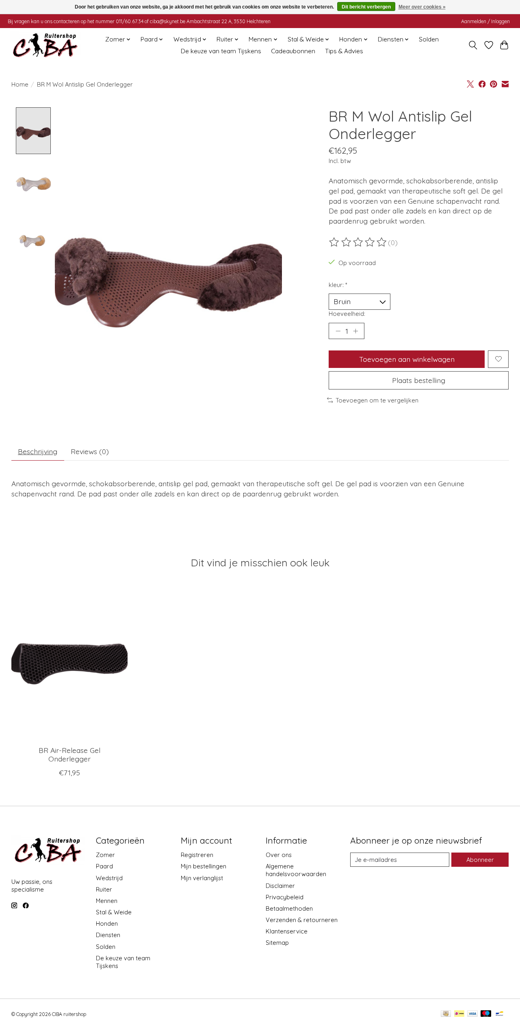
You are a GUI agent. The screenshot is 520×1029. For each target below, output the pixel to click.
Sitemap (277, 942)
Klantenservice (287, 931)
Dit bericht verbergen (366, 7)
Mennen (106, 901)
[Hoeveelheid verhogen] (355, 331)
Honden (107, 923)
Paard (104, 866)
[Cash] (446, 1014)
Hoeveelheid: (347, 314)
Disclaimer (280, 886)
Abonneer (480, 860)
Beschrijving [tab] (37, 451)
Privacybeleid (284, 897)
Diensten (108, 935)
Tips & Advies (344, 51)
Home (19, 84)
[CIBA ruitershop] (45, 45)
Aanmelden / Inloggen (485, 21)
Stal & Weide (114, 912)
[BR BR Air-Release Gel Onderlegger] (69, 662)
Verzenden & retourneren (302, 920)
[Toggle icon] (473, 45)
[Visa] (472, 1014)
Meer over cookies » (422, 7)
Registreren (197, 855)
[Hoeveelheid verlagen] (338, 331)
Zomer (105, 855)
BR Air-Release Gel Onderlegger (69, 755)
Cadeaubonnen (293, 51)
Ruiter (104, 889)
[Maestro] (486, 1014)
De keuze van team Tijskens (221, 51)
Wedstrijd (109, 878)
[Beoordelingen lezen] (358, 242)
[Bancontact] (499, 1014)
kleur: (338, 285)
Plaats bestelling (418, 380)
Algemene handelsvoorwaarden (296, 870)
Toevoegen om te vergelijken (377, 400)
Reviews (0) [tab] (90, 451)
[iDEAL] (459, 1014)
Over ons (279, 855)
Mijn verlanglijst (202, 878)
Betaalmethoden (289, 908)
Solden (429, 39)
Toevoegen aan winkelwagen (407, 359)
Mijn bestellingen (203, 866)
